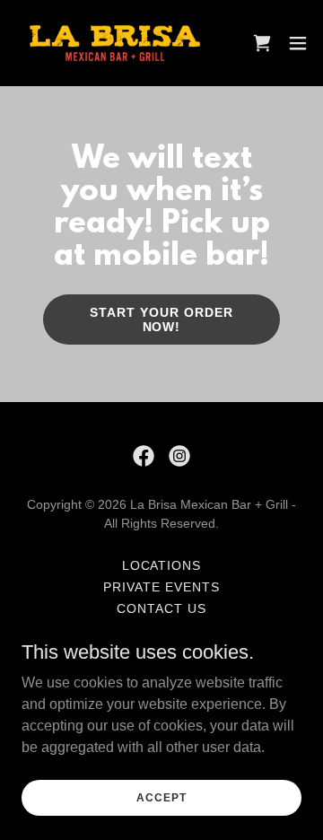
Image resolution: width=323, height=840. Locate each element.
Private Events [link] (161, 587)
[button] (298, 43)
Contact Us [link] (161, 608)
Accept (161, 797)
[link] (114, 43)
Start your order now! (161, 319)
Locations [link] (162, 565)
